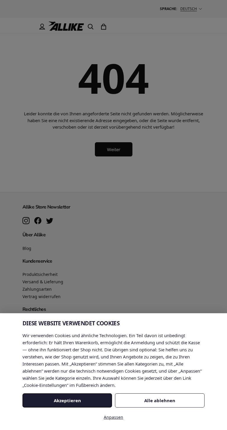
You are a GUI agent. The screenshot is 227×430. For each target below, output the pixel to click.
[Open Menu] (28, 26)
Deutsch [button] (188, 8)
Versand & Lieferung (42, 281)
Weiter (113, 149)
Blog (26, 248)
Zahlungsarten (37, 289)
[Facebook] (37, 221)
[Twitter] (49, 221)
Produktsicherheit (40, 274)
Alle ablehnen (159, 400)
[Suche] (90, 26)
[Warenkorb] (103, 26)
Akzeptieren (67, 400)
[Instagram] (26, 221)
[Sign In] (41, 26)
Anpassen (113, 417)
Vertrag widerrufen (41, 296)
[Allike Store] (66, 28)
